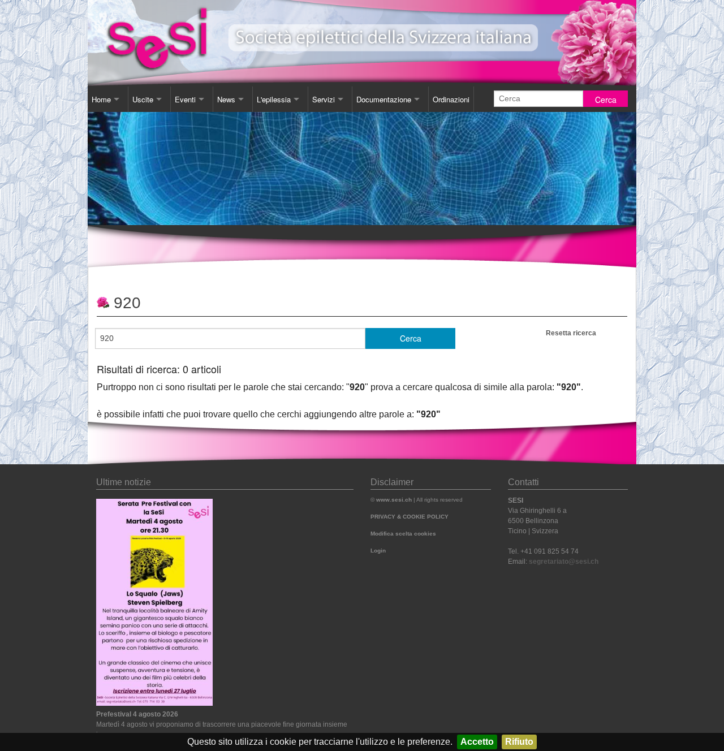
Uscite (142, 99)
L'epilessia (274, 99)
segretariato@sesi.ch (563, 562)
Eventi (185, 99)
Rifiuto (519, 741)
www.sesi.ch (394, 500)
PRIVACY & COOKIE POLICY (409, 516)
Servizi (323, 99)
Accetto (477, 741)
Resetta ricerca (571, 333)
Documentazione (383, 99)
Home (101, 99)
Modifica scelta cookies (403, 533)
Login (378, 550)
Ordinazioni (451, 99)
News (226, 99)
